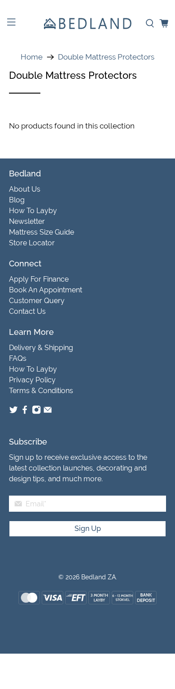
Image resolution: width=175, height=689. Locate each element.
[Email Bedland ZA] (47, 412)
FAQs (17, 358)
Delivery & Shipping (41, 347)
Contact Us (27, 311)
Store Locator (32, 243)
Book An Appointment (45, 290)
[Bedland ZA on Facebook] (24, 412)
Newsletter (27, 221)
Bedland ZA (98, 577)
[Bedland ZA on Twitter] (13, 412)
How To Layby (33, 210)
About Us (24, 189)
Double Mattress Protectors (106, 57)
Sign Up (87, 528)
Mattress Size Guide (41, 232)
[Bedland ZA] (87, 23)
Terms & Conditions (41, 390)
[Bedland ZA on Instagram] (36, 412)
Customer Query (37, 300)
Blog (17, 200)
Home (32, 57)
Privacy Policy (32, 380)
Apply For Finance (39, 279)
